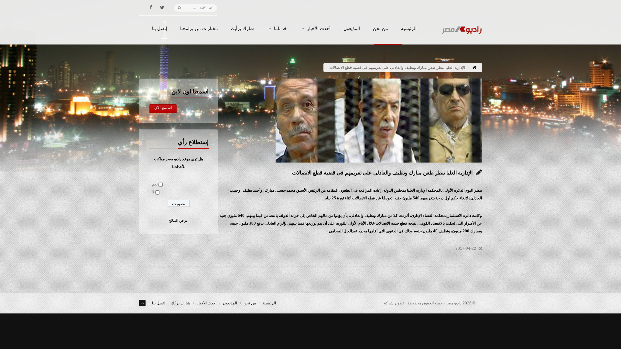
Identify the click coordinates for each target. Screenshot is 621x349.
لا (153, 192)
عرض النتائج (179, 220)
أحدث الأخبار (319, 28)
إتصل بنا (159, 28)
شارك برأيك (242, 28)
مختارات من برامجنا (199, 28)
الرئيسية (409, 28)
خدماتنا (280, 28)
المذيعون (351, 28)
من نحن (380, 28)
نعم (155, 184)
